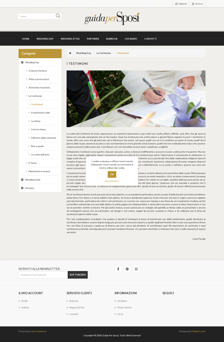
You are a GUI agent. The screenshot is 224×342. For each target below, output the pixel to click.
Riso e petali (37, 146)
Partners (93, 38)
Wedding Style (32, 179)
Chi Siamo (131, 38)
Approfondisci (112, 181)
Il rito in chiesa (38, 129)
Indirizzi (25, 307)
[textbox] (39, 16)
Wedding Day (32, 62)
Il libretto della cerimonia (43, 137)
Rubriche (112, 38)
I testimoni (37, 104)
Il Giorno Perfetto (38, 70)
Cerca (120, 314)
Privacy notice (124, 307)
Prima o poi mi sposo (39, 79)
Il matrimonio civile (40, 112)
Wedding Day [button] (45, 38)
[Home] (70, 53)
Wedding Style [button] (70, 38)
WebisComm (198, 331)
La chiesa (35, 121)
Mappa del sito (77, 307)
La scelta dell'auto (40, 154)
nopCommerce (38, 331)
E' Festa (33, 162)
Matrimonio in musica (39, 171)
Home (25, 38)
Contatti (150, 38)
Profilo (24, 300)
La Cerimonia (35, 95)
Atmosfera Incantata (39, 87)
